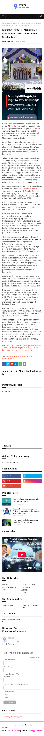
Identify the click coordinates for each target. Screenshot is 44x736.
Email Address (9, 660)
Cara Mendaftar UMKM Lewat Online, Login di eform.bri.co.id (26, 500)
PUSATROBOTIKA (29, 584)
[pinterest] (11, 481)
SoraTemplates (15, 731)
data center (37, 128)
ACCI (24, 593)
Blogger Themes (36, 731)
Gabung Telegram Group (10, 462)
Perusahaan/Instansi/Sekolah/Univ (16, 684)
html (7, 695)
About (21, 725)
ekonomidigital (27, 356)
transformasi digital (24, 270)
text (7, 697)
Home (14, 725)
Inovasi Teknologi (14, 23)
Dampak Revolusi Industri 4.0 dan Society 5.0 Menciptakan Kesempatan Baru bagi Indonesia (26, 511)
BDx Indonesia (14, 126)
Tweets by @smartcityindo (12, 717)
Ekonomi (18, 356)
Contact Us (28, 725)
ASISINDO (24, 590)
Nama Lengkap (8, 667)
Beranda (5, 23)
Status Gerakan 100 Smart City (11, 621)
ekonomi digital (30, 189)
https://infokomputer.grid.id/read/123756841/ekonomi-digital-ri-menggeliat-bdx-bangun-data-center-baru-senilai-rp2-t (21, 347)
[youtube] (11, 486)
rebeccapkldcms (8, 41)
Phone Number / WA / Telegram (11, 675)
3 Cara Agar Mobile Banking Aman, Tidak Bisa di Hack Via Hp (25, 521)
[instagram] (32, 481)
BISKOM (5, 584)
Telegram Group (8, 605)
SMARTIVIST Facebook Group (30, 606)
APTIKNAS (26, 587)
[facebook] (11, 476)
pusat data (12, 124)
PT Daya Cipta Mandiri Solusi (9, 588)
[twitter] (32, 476)
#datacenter (11, 356)
